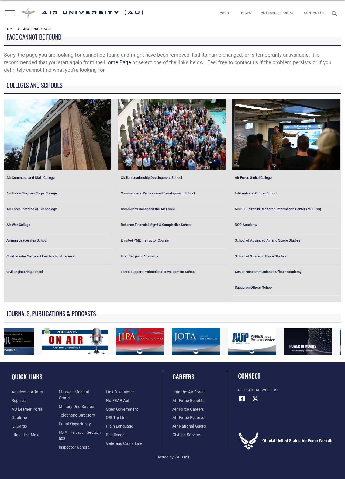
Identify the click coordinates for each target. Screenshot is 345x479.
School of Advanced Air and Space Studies (267, 240)
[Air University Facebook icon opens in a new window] (242, 398)
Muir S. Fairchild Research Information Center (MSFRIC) (278, 209)
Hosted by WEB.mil (172, 457)
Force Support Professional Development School (158, 272)
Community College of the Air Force (148, 209)
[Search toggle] (335, 13)
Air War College (18, 225)
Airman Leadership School (26, 240)
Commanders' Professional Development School (158, 193)
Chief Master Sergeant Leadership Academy (40, 256)
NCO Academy (246, 225)
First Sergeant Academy (139, 256)
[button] (9, 13)
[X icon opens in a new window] (255, 398)
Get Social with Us (258, 390)
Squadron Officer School (253, 287)
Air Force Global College (253, 178)
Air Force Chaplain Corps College (31, 193)
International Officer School (256, 193)
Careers (183, 376)
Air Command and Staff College (30, 178)
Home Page (117, 62)
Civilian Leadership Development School (151, 178)
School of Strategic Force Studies (260, 256)
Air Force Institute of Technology (31, 209)
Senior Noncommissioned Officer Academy (268, 272)
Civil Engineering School (24, 272)
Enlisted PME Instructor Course (145, 240)
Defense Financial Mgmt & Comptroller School (156, 225)
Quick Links (27, 376)
